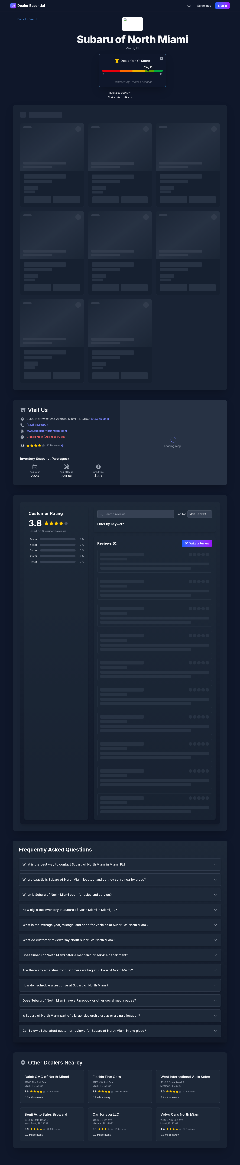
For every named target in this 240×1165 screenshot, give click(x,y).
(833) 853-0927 (37, 425)
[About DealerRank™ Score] (161, 58)
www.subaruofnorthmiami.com (47, 431)
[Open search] (189, 5)
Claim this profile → (120, 97)
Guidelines (204, 5)
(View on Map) (100, 418)
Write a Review (199, 543)
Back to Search (27, 19)
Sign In (222, 5)
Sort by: (181, 513)
